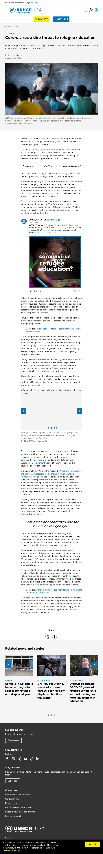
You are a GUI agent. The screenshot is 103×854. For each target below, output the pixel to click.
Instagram (13, 759)
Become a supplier (14, 816)
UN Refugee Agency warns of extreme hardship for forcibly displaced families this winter (51, 690)
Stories (16, 26)
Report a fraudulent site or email (20, 811)
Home (7, 26)
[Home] (19, 10)
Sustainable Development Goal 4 (36, 462)
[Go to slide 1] (49, 715)
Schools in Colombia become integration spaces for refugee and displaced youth (19, 688)
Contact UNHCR (12, 798)
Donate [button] (91, 12)
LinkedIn (38, 759)
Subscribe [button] (12, 780)
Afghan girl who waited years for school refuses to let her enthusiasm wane (54, 591)
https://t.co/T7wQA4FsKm (45, 232)
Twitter (19, 759)
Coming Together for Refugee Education (51, 149)
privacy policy (8, 848)
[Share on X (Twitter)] (47, 636)
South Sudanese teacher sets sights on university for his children (53, 330)
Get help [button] (62, 19)
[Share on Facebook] (54, 636)
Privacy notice (10, 838)
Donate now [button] (13, 740)
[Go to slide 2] (52, 715)
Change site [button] (28, 2)
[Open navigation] (6, 10)
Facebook (7, 759)
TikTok (31, 759)
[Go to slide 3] (55, 715)
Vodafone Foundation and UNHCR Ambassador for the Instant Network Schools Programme (51, 473)
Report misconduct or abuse (18, 807)
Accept (92, 844)
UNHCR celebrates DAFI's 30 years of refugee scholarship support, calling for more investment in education (83, 692)
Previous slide (23, 411)
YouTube (25, 759)
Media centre (11, 803)
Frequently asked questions (18, 794)
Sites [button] (96, 12)
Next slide (79, 411)
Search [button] (86, 12)
